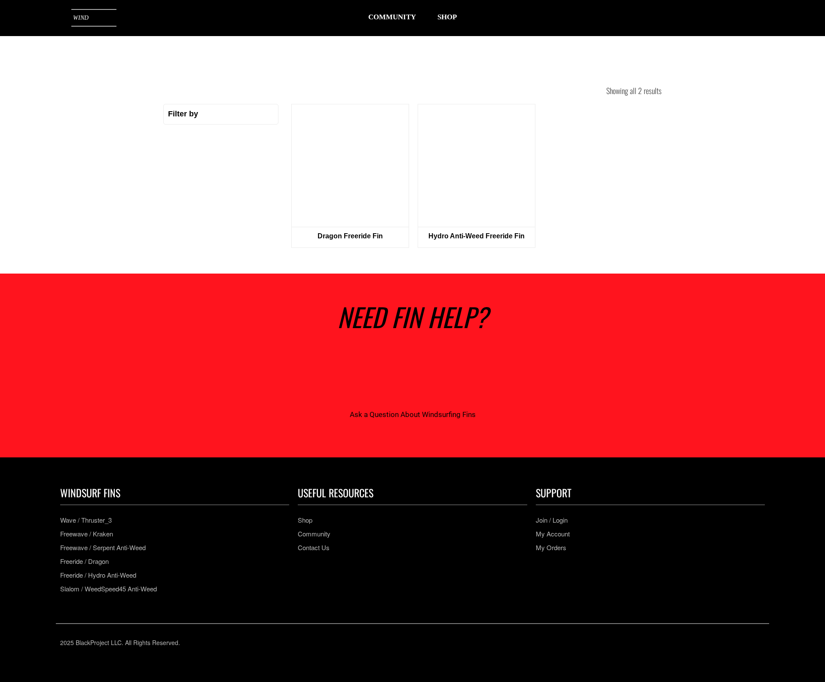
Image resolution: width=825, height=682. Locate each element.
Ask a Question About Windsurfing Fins (413, 414)
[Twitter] (450, 642)
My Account (553, 534)
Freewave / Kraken (86, 534)
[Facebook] (399, 642)
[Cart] (756, 17)
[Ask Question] (412, 374)
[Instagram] (374, 642)
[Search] (703, 18)
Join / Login (552, 520)
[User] (729, 18)
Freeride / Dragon (84, 561)
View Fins (350, 165)
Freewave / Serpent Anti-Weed (103, 547)
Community (314, 534)
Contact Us (314, 547)
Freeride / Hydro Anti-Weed (98, 575)
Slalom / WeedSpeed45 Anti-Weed (108, 589)
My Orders (551, 547)
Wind (81, 18)
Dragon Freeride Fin (350, 236)
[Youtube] (425, 642)
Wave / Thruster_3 (86, 520)
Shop (305, 520)
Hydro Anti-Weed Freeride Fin (476, 236)
